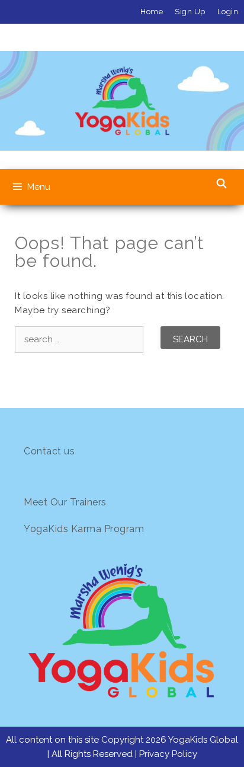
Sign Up (190, 11)
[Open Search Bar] (221, 184)
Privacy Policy (168, 754)
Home (151, 11)
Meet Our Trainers (65, 502)
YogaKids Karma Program (84, 528)
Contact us (49, 451)
